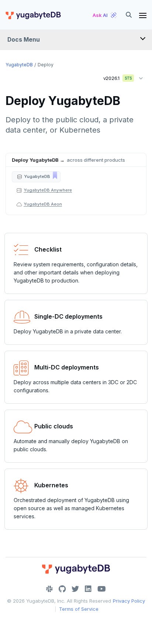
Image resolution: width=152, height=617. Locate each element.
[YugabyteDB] (33, 15)
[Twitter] (75, 589)
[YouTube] (101, 589)
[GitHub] (62, 589)
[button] (36, 176)
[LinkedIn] (88, 589)
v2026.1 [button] (115, 76)
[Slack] (49, 589)
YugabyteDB (19, 64)
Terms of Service (79, 609)
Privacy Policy (129, 601)
